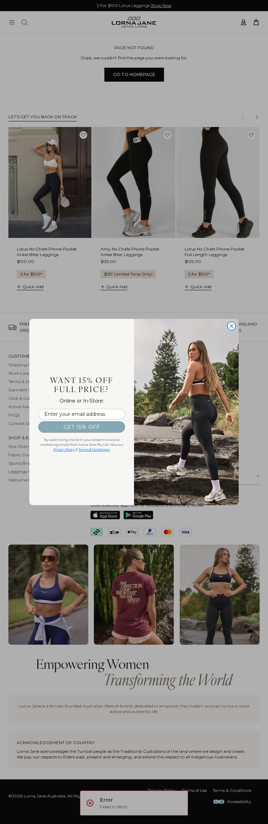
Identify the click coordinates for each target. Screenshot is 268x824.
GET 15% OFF (82, 427)
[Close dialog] (231, 326)
